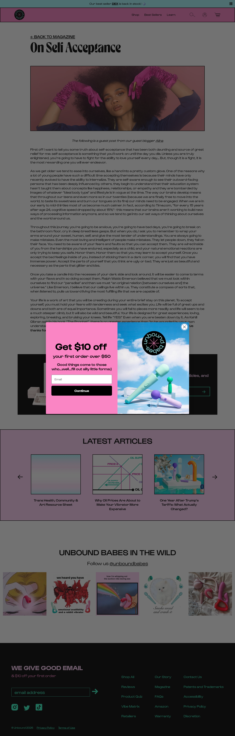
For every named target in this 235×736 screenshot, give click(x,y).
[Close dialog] (184, 327)
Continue (81, 390)
